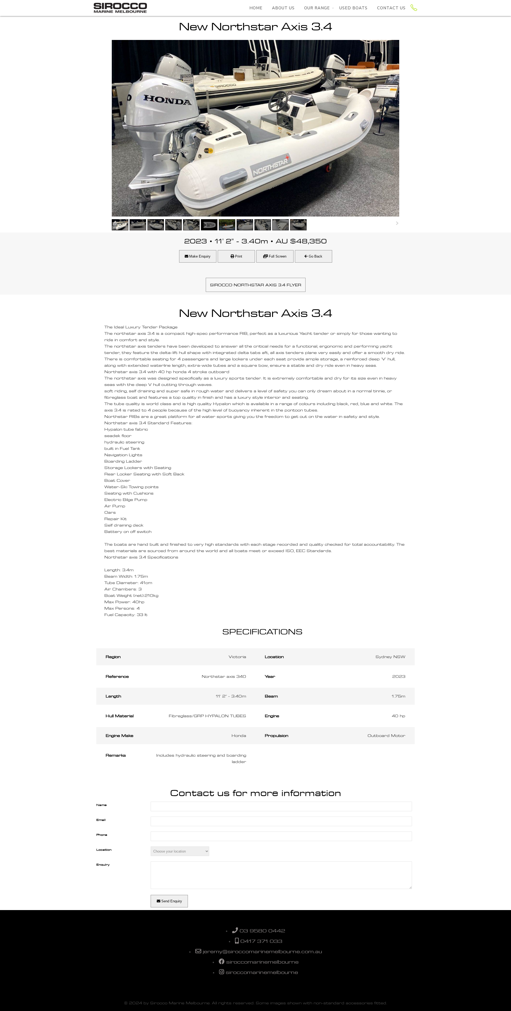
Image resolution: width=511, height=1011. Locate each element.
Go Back (315, 256)
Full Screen (277, 256)
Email (101, 820)
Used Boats (353, 8)
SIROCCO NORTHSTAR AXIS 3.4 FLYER (255, 285)
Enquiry (103, 864)
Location (104, 849)
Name (101, 805)
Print (238, 256)
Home (255, 8)
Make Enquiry (199, 256)
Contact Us (391, 8)
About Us (283, 8)
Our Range (317, 8)
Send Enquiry (171, 901)
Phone (101, 835)
